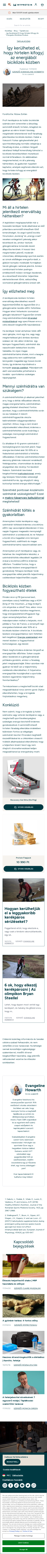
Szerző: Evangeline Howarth (28, 72)
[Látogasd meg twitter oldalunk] (28, 1485)
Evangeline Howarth (35, 1088)
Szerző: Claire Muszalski (27, 1288)
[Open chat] (33, 1485)
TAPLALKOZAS (23, 41)
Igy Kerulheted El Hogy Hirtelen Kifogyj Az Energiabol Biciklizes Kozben (22, 34)
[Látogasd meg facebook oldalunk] (10, 1485)
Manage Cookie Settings (23, 1536)
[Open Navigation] (4, 5)
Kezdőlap (8, 31)
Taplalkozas (24, 31)
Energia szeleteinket (27, 637)
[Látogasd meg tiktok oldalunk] (16, 1485)
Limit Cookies (23, 1543)
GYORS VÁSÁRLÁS (25, 807)
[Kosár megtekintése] (42, 5)
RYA (34, 1103)
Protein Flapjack (23, 858)
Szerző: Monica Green (26, 1408)
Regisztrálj (12, 1462)
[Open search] (10, 5)
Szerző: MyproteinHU (25, 1325)
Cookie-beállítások (11, 1470)
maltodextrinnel (26, 473)
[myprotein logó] (23, 5)
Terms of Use (27, 1531)
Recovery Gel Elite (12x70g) (23, 800)
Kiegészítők (25, 19)
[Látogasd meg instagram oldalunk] (4, 1485)
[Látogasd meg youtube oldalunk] (22, 1485)
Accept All (23, 1549)
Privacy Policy (14, 1531)
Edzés (9, 19)
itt (32, 1174)
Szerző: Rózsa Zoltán (25, 1365)
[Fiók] (36, 4)
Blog (15, 31)
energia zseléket (20, 367)
